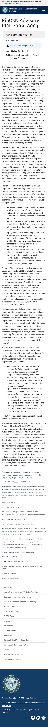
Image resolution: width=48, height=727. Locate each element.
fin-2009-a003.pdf (17, 45)
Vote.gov (5, 713)
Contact (5, 698)
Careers (5, 702)
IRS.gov (15, 710)
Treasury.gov (6, 710)
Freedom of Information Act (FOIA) (22, 702)
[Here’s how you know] (24, 3)
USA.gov (36, 710)
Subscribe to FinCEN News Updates (22, 698)
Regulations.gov (25, 710)
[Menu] (44, 10)
